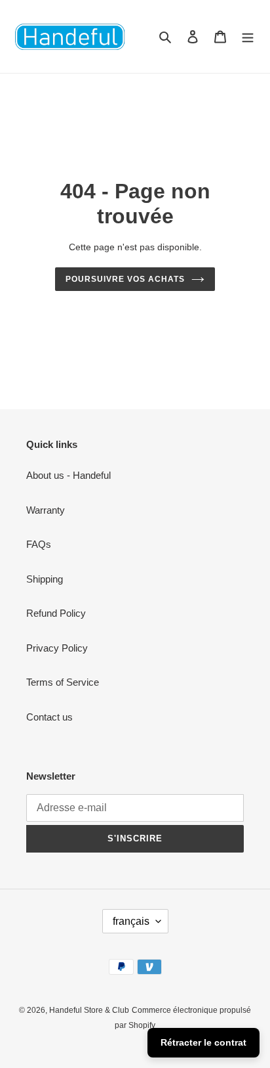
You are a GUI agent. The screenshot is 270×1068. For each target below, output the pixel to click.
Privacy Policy (57, 648)
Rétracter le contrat (203, 1042)
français (131, 921)
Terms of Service (62, 682)
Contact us (49, 717)
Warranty (45, 510)
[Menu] (247, 36)
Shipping (44, 579)
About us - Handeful (68, 475)
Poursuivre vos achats (125, 279)
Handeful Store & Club (89, 1010)
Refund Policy (56, 613)
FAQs (38, 544)
